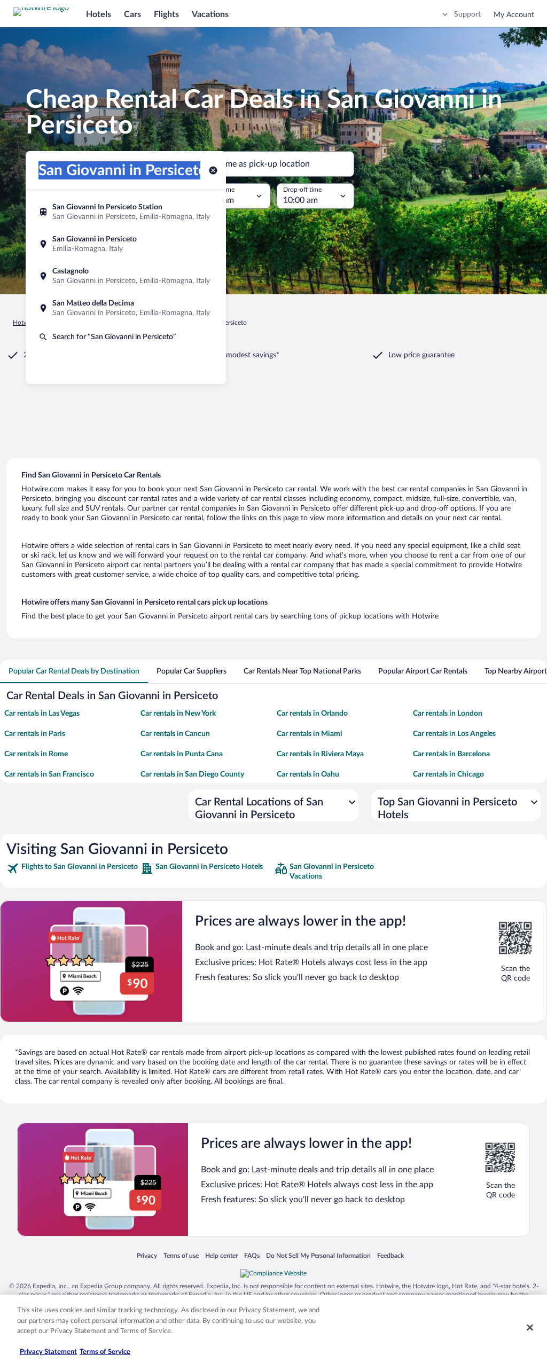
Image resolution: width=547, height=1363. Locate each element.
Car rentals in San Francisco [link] (49, 774)
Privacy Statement (48, 1352)
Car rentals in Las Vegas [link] (42, 713)
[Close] (530, 1328)
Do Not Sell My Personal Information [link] (318, 1255)
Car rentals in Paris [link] (34, 734)
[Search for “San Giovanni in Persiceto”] (126, 337)
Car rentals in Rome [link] (36, 754)
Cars (132, 14)
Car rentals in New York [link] (178, 713)
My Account (514, 15)
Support (467, 14)
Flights (166, 14)
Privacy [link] (147, 1255)
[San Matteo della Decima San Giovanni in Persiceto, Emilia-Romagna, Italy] (126, 308)
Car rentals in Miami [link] (309, 734)
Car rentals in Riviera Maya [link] (320, 754)
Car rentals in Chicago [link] (448, 774)
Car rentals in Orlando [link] (312, 713)
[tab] (74, 671)
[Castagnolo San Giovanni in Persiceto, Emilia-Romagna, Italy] (126, 276)
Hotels (98, 14)
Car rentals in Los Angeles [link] (454, 734)
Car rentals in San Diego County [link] (192, 774)
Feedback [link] (390, 1255)
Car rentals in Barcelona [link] (451, 754)
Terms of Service (105, 1352)
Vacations (210, 14)
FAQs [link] (252, 1255)
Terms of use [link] (181, 1255)
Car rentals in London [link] (447, 713)
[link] (72, 871)
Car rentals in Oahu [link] (308, 774)
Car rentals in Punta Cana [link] (181, 754)
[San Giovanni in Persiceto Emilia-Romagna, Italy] (126, 244)
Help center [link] (221, 1255)
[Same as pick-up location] (273, 164)
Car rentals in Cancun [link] (175, 734)
